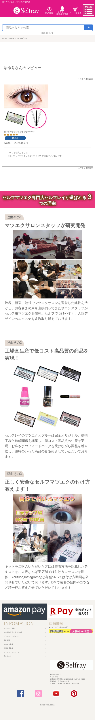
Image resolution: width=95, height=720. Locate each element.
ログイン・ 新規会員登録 (62, 13)
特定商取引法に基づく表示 (13, 632)
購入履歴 (49, 12)
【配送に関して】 (47, 33)
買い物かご (7, 656)
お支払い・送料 (9, 628)
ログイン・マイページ (11, 652)
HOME (5, 38)
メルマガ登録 (8, 644)
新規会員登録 (8, 648)
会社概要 (7, 640)
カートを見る (75, 13)
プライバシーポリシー (11, 636)
